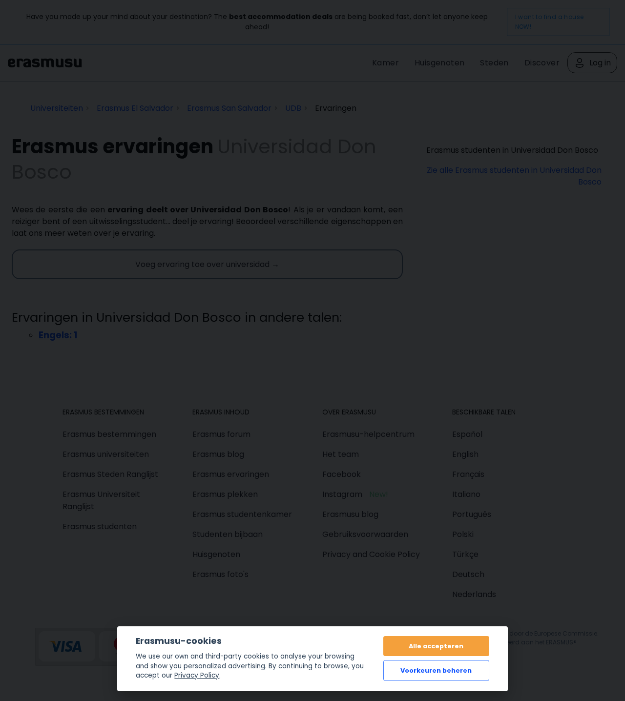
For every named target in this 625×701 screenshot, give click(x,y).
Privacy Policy (196, 675)
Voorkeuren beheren (436, 670)
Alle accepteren (436, 646)
